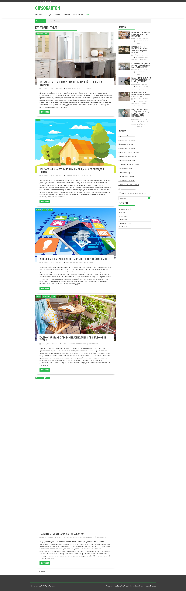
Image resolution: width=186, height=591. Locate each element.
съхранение (135, 103)
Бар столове (140, 41)
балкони (65, 344)
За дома (78, 537)
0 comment (88, 88)
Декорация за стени (126, 144)
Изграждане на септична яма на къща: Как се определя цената (72, 170)
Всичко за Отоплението (127, 156)
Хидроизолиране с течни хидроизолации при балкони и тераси (73, 338)
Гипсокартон (39, 15)
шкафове (143, 103)
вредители (69, 88)
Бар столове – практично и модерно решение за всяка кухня (140, 34)
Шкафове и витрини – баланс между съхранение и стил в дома (140, 94)
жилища (79, 262)
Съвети (88, 15)
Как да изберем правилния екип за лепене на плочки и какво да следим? (141, 80)
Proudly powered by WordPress (117, 586)
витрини (138, 101)
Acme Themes (151, 586)
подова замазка (141, 72)
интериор (134, 59)
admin (59, 88)
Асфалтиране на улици (127, 181)
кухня (146, 41)
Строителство (78, 15)
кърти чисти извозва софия (129, 152)
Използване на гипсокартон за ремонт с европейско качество (75, 259)
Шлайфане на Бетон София (129, 164)
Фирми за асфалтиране (127, 189)
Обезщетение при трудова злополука (132, 193)
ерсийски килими (142, 57)
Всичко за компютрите (127, 177)
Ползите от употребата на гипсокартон (62, 533)
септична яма (71, 176)
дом (141, 122)
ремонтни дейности (138, 124)
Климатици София (125, 173)
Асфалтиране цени (125, 168)
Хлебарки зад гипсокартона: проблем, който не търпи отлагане (71, 83)
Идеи (49, 15)
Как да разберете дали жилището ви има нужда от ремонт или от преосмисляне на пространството (140, 113)
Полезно (58, 15)
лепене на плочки (142, 86)
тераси (71, 344)
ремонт (133, 89)
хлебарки (77, 88)
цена (78, 176)
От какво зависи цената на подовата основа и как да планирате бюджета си (140, 65)
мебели (144, 101)
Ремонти (67, 15)
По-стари (41, 572)
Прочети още (45, 112)
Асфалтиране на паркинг (128, 140)
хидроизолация (80, 344)
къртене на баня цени (127, 136)
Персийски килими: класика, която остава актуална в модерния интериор (139, 50)
